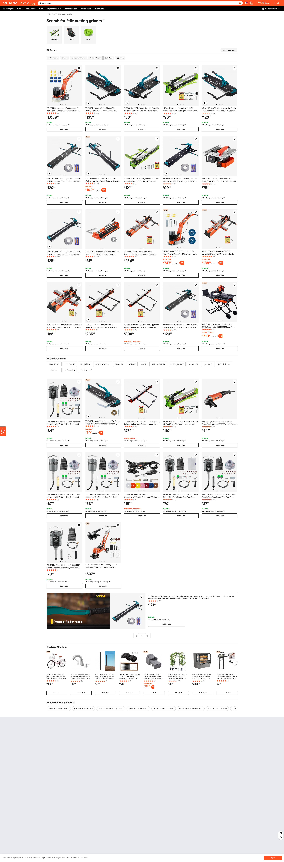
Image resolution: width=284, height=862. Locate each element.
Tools (53, 14)
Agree (273, 858)
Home (48, 14)
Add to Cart (64, 129)
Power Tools (61, 14)
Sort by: (225, 50)
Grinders (69, 14)
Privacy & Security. (83, 858)
